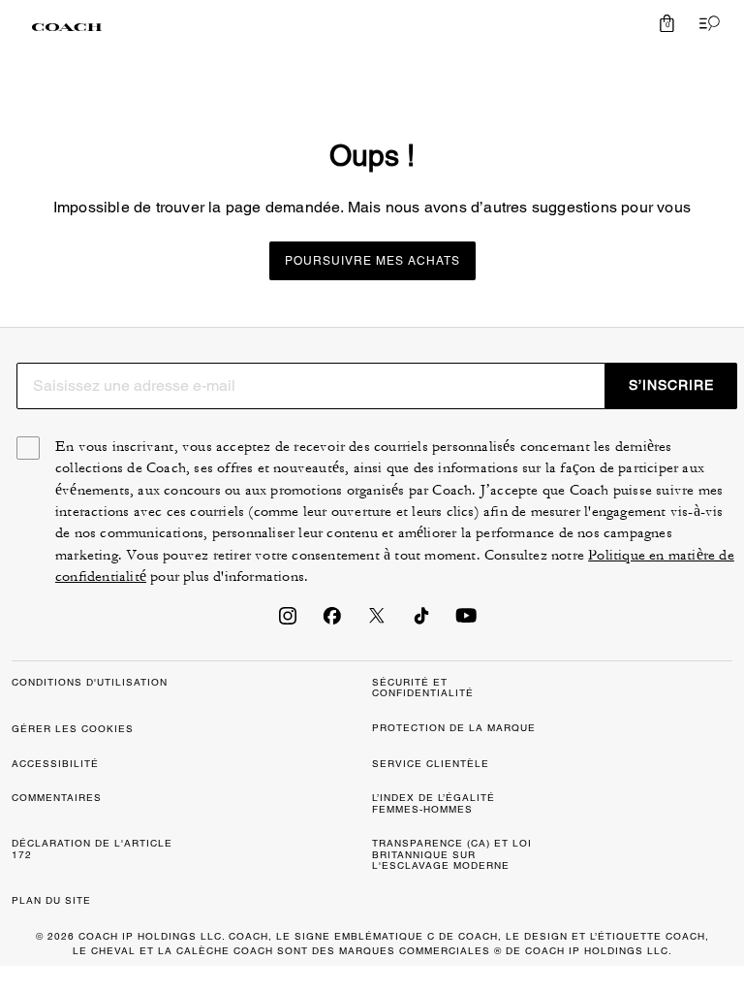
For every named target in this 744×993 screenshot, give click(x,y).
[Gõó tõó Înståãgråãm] (287, 621)
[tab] (67, 27)
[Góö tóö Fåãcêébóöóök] (332, 621)
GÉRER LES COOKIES (73, 728)
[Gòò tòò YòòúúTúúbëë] (466, 621)
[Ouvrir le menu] (705, 23)
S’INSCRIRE (671, 385)
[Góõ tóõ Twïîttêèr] (376, 621)
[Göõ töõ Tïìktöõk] (421, 621)
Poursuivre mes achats (372, 261)
